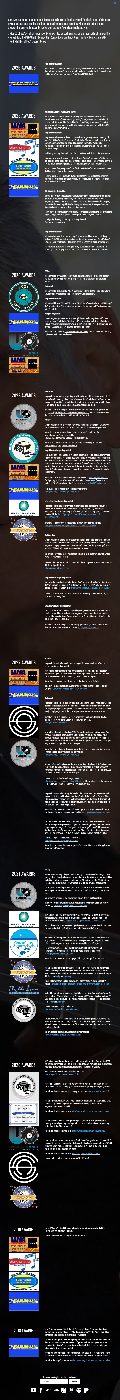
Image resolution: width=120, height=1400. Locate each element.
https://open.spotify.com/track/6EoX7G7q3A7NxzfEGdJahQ (69, 412)
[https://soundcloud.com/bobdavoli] (56, 1390)
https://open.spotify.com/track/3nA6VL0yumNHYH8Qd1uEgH (72, 74)
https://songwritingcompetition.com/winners (61, 445)
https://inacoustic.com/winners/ (77, 415)
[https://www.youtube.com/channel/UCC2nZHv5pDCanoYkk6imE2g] (33, 1390)
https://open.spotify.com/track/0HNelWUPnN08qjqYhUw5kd (66, 438)
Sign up (74, 1381)
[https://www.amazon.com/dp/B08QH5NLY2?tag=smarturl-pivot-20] (71, 1390)
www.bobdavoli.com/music (97, 71)
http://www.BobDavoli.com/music (76, 331)
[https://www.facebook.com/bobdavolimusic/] (41, 1390)
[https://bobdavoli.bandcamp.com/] (48, 1390)
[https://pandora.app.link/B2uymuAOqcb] (86, 1390)
